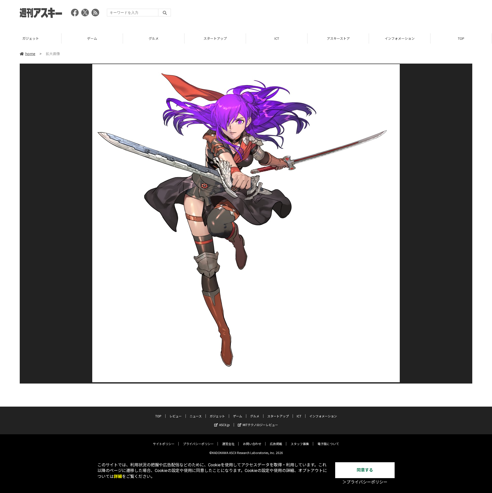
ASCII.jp (224, 424)
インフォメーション (400, 38)
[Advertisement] (379, 14)
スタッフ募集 (300, 443)
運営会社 (228, 443)
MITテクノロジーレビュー (260, 424)
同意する (365, 470)
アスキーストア (338, 38)
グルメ (154, 38)
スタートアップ (215, 38)
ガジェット (30, 38)
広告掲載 (276, 443)
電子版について (328, 443)
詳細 (118, 476)
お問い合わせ (252, 443)
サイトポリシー (164, 443)
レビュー (175, 416)
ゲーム (92, 38)
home (30, 53)
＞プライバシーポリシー (364, 482)
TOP (461, 38)
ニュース (196, 416)
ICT (276, 38)
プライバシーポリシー (198, 443)
